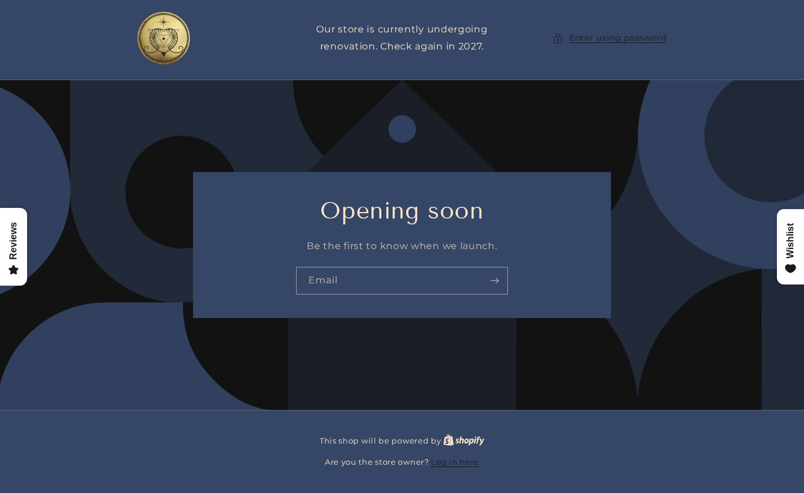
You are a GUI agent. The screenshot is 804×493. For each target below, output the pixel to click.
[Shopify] (463, 440)
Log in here (455, 461)
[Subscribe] (494, 281)
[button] (610, 38)
